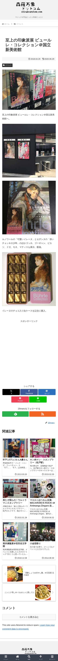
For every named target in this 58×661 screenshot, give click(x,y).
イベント (8, 65)
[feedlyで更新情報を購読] (15, 414)
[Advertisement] (29, 352)
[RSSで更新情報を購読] (42, 414)
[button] (52, 451)
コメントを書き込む (29, 617)
